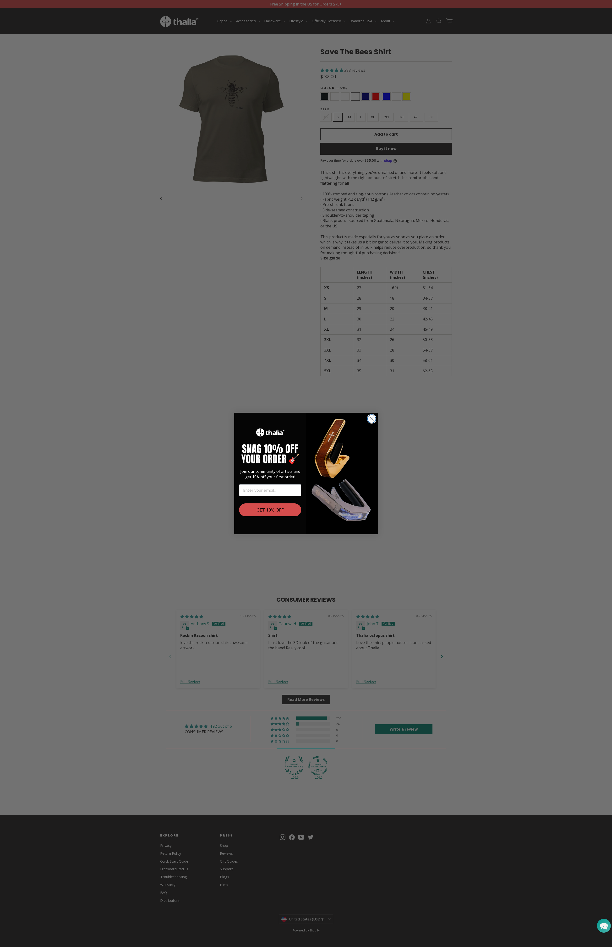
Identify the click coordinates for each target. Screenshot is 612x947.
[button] (604, 926)
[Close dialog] (371, 419)
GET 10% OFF (270, 510)
